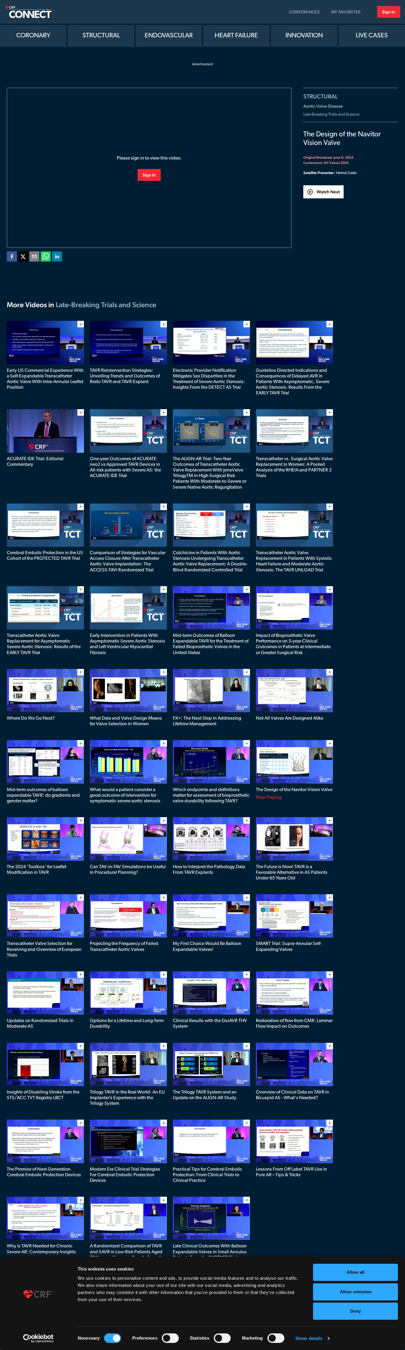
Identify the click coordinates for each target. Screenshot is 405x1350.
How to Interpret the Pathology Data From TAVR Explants (209, 870)
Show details (308, 1338)
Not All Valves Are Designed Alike (289, 718)
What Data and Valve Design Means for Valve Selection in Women (126, 721)
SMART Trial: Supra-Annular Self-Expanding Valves (289, 946)
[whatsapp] (46, 257)
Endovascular (169, 35)
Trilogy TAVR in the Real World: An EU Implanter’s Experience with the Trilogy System (127, 1098)
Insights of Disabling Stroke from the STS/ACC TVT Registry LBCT (43, 1095)
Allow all (355, 1272)
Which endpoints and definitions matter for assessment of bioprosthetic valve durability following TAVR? (211, 796)
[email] (34, 257)
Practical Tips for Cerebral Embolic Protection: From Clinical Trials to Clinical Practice (207, 1175)
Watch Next (328, 191)
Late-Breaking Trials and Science (331, 114)
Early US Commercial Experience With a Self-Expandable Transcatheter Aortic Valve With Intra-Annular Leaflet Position (45, 379)
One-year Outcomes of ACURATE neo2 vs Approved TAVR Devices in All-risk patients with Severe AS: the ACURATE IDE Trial (125, 468)
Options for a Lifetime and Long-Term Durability (127, 1024)
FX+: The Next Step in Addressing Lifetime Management (207, 721)
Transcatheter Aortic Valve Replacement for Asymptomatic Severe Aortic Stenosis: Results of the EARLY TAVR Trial (44, 644)
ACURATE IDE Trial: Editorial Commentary (35, 462)
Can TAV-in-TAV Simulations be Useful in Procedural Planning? (128, 870)
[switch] (170, 1338)
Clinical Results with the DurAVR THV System (210, 1024)
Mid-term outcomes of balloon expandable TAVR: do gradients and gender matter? (43, 796)
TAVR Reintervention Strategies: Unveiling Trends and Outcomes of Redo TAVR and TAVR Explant (125, 376)
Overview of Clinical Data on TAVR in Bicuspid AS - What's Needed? (292, 1095)
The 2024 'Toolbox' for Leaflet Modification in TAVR (36, 870)
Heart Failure (236, 35)
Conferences (304, 11)
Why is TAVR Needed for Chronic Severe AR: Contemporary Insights (41, 1249)
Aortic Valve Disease (323, 106)
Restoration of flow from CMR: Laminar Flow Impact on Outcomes (294, 1024)
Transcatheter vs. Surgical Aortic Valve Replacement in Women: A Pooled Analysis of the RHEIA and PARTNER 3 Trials (294, 468)
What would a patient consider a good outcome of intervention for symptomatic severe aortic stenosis (125, 796)
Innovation (304, 35)
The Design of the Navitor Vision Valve (294, 790)
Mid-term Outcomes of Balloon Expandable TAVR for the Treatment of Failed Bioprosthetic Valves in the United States (210, 644)
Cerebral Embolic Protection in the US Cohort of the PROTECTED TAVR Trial (45, 556)
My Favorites (346, 11)
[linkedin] (57, 257)
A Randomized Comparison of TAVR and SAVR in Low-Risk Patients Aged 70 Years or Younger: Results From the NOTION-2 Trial (127, 1255)
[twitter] (23, 257)
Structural (101, 35)
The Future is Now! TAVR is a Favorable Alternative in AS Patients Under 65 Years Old (291, 873)
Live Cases (372, 35)
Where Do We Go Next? (31, 718)
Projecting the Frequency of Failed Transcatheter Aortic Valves (124, 946)
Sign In (388, 11)
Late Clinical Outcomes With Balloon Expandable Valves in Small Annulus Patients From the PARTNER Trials (210, 1252)
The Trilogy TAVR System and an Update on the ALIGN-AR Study (205, 1095)
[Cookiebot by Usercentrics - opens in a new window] (38, 1338)
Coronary (33, 35)
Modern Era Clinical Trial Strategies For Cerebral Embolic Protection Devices (125, 1175)
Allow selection (355, 1291)
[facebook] (12, 257)
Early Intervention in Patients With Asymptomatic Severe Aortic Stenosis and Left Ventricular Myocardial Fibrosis (127, 644)
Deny (355, 1311)
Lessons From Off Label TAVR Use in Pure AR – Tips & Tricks (291, 1172)
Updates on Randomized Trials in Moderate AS (40, 1024)
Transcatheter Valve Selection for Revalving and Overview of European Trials (44, 949)
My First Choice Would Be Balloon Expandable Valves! (207, 946)
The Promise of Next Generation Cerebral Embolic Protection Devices (44, 1172)
